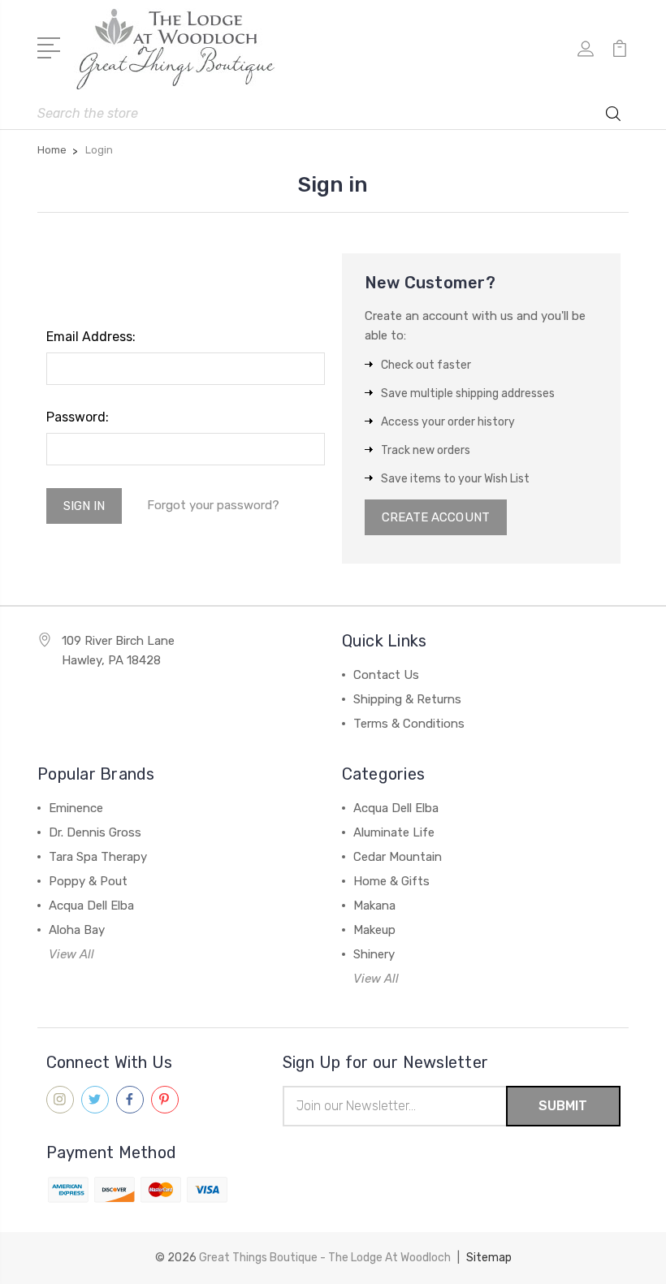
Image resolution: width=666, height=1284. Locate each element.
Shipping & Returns (407, 699)
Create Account (436, 517)
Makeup (374, 930)
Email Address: (91, 336)
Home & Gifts (391, 881)
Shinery (374, 954)
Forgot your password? (213, 505)
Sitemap (489, 1258)
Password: (77, 417)
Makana (374, 905)
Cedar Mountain (397, 857)
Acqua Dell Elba (91, 905)
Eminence (76, 808)
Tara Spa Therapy (98, 857)
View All (71, 954)
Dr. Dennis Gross (95, 832)
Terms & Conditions (409, 723)
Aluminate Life (394, 832)
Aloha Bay (77, 930)
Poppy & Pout (88, 881)
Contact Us (386, 675)
